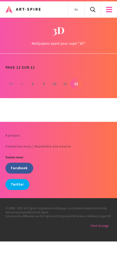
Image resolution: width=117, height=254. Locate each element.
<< (11, 83)
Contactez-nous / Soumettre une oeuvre (38, 146)
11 (65, 83)
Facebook (19, 168)
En (76, 9)
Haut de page (100, 225)
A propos (12, 135)
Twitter (17, 184)
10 (54, 83)
